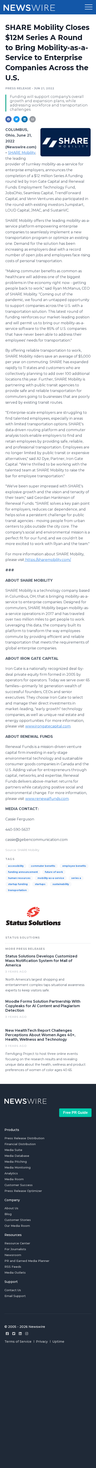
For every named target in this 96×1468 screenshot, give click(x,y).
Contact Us (12, 1290)
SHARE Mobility (21, 153)
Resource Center (17, 1243)
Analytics (11, 1173)
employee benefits (74, 866)
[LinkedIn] (20, 1333)
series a (76, 878)
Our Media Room (17, 1225)
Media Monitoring (17, 1167)
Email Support (15, 1296)
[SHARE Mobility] (65, 142)
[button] (88, 7)
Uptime (58, 1342)
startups (40, 884)
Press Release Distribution (24, 1138)
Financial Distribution (20, 1144)
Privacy (42, 1342)
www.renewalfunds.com (47, 799)
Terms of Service (17, 1342)
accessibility (16, 866)
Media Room (14, 1179)
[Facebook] (7, 1333)
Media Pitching (15, 1161)
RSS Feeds (12, 1266)
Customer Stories (17, 1220)
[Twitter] (13, 1333)
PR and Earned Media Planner (26, 1261)
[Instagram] (26, 1333)
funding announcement (23, 872)
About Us (11, 1208)
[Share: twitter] (16, 119)
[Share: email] (32, 119)
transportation (17, 890)
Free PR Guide (75, 1113)
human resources (19, 878)
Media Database (16, 1155)
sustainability (60, 884)
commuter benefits (43, 866)
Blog (8, 1214)
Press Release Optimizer (23, 1191)
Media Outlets (15, 1272)
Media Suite (13, 1150)
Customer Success (18, 1185)
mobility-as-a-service (51, 878)
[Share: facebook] (8, 119)
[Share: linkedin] (24, 119)
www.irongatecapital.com (48, 726)
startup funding (18, 884)
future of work (54, 872)
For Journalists (15, 1249)
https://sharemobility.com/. (48, 560)
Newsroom (12, 1255)
